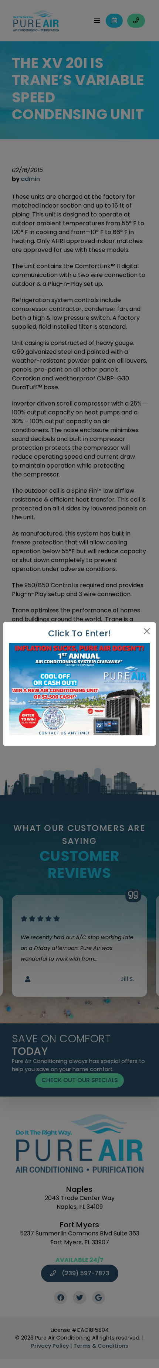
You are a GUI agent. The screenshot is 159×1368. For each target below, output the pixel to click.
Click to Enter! (79, 633)
